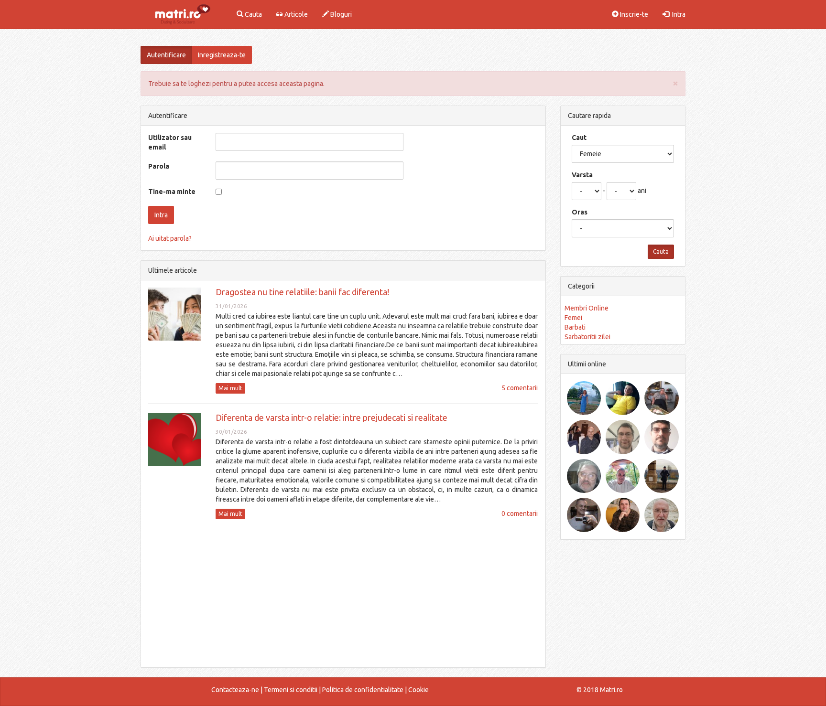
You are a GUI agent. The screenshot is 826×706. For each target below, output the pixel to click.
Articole (295, 14)
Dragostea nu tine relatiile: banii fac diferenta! (302, 292)
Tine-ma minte (172, 191)
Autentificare (166, 55)
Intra (677, 14)
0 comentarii (519, 513)
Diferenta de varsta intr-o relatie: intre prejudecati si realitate (331, 417)
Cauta (252, 14)
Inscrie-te (633, 14)
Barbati (575, 327)
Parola (158, 166)
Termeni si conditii (290, 690)
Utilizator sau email (170, 142)
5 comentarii (519, 388)
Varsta (582, 175)
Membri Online (587, 308)
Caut (579, 137)
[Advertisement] (343, 593)
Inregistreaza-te (222, 55)
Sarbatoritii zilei (587, 337)
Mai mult (230, 388)
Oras (579, 212)
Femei (573, 317)
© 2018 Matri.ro (599, 690)
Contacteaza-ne (235, 690)
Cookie (418, 690)
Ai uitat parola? (170, 238)
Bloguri (340, 14)
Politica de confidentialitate (362, 690)
